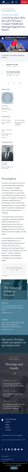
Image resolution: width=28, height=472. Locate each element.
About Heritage (10, 419)
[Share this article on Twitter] (8, 83)
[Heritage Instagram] (12, 450)
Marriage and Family (10, 10)
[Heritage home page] (3, 420)
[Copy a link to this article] (19, 83)
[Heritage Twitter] (2, 450)
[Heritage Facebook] (9, 450)
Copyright (4, 461)
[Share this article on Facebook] (14, 83)
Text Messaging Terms (7, 459)
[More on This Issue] (14, 373)
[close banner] (27, 463)
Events (7, 422)
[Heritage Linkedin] (15, 450)
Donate (24, 2)
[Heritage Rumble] (18, 450)
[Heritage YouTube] (22, 450)
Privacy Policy (5, 456)
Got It (14, 468)
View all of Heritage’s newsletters (12, 440)
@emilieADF (4, 111)
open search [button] (16, 2)
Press (7, 424)
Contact (8, 430)
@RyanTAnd (4, 137)
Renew (7, 427)
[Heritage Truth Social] (5, 450)
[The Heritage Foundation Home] (5, 2)
